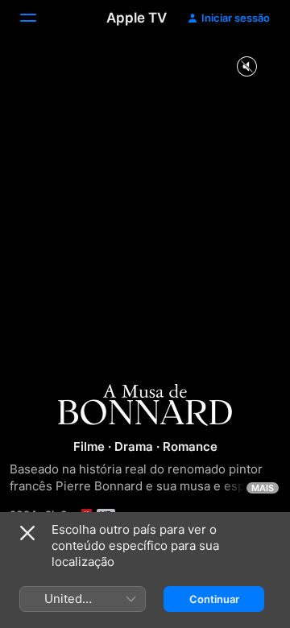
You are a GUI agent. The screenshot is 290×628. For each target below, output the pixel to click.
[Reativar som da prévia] (246, 67)
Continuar (214, 599)
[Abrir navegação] (38, 17)
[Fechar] (27, 533)
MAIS (262, 488)
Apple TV (136, 18)
